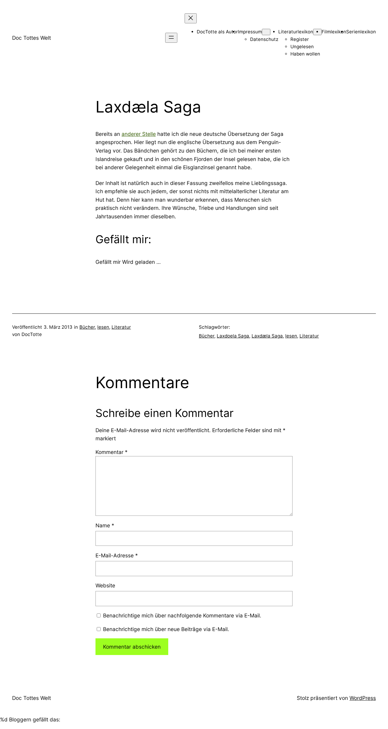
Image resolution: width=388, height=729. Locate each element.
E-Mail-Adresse (116, 555)
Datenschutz (264, 39)
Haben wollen (305, 54)
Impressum (250, 32)
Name (104, 525)
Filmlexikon (334, 32)
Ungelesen (302, 46)
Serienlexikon (361, 32)
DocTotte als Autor (217, 32)
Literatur (121, 327)
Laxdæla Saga (267, 336)
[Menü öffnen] (171, 38)
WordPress (363, 698)
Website (105, 585)
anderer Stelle (139, 134)
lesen (103, 327)
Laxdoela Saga (233, 336)
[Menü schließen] (191, 18)
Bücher (87, 327)
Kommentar (111, 452)
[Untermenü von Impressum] (266, 32)
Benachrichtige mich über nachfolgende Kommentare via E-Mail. (182, 615)
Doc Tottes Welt (31, 38)
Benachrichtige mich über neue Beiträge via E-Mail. (166, 629)
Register (299, 39)
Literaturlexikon (295, 32)
